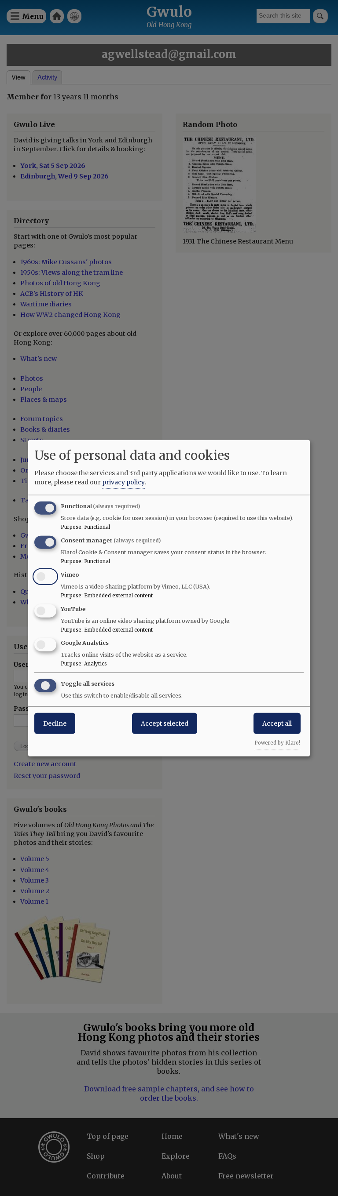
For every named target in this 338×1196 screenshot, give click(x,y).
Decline (54, 723)
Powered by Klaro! (277, 743)
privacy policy (123, 482)
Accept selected (164, 723)
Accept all (277, 723)
